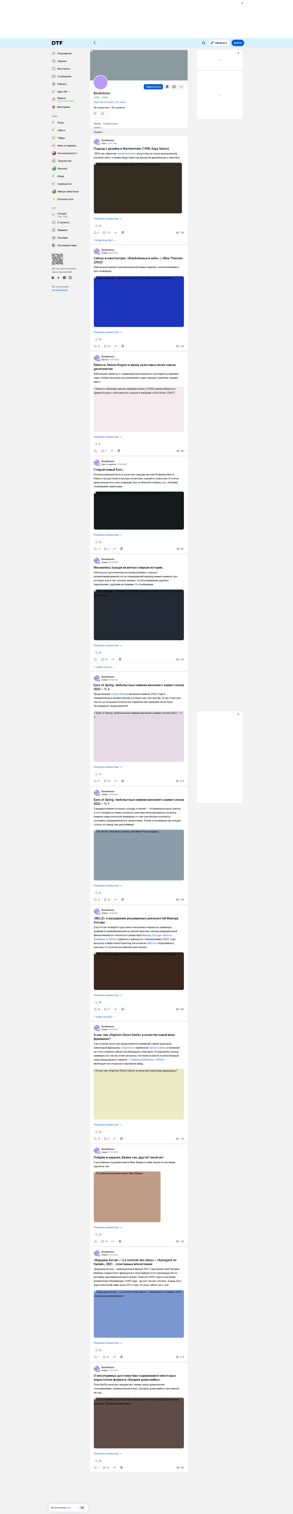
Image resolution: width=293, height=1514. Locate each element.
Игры (104, 143)
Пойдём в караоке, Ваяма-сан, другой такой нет (129, 1157)
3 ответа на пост (103, 240)
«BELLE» (151, 943)
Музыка (105, 359)
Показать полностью (106, 218)
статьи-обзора (119, 693)
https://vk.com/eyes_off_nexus (110, 102)
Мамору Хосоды (152, 935)
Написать (221, 42)
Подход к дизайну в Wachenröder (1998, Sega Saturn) (131, 148)
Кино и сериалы (109, 464)
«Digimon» (127, 1047)
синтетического (126, 153)
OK (82, 1507)
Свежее (98, 132)
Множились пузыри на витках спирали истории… (129, 567)
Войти (238, 42)
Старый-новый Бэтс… (109, 469)
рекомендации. (60, 290)
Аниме (105, 253)
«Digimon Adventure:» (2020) (147, 1059)
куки (68, 1508)
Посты (97, 123)
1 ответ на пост (103, 667)
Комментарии (110, 123)
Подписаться (153, 86)
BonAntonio (108, 140)
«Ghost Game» (157, 1047)
